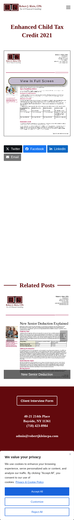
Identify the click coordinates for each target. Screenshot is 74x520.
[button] (68, 7)
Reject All (37, 511)
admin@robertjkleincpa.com (37, 436)
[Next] (64, 336)
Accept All (37, 491)
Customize (37, 501)
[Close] (70, 454)
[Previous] (10, 336)
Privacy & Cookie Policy (30, 482)
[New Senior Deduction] (37, 335)
